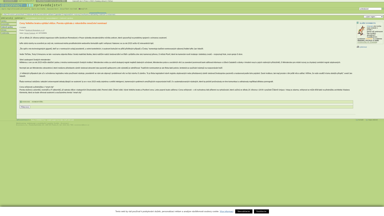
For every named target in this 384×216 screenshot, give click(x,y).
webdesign (31, 123)
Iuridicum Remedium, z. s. (35, 30)
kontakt (360, 120)
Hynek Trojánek (29, 33)
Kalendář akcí (78, 1)
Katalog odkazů (100, 1)
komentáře (5, 24)
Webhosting (21, 123)
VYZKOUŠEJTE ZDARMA (367, 42)
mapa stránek (373, 120)
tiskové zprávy (7, 27)
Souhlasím (261, 211)
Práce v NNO (89, 1)
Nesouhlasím (244, 211)
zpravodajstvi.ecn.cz (35, 18)
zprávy (3, 21)
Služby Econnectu (368, 23)
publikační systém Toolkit (48, 123)
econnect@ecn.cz (82, 125)
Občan (110, 1)
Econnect (65, 123)
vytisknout (363, 47)
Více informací (226, 211)
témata (3, 30)
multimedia (5, 33)
